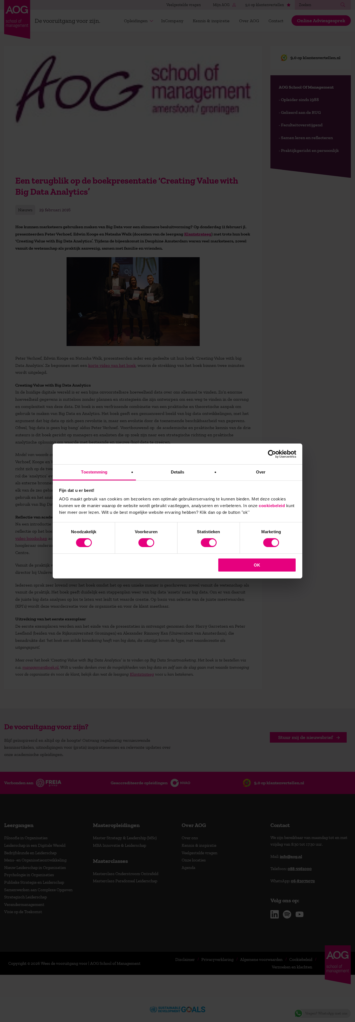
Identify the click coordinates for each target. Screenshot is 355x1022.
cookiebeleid (272, 505)
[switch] (146, 542)
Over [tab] (260, 472)
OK (257, 565)
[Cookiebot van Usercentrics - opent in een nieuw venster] (272, 454)
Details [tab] (177, 472)
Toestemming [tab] (94, 472)
